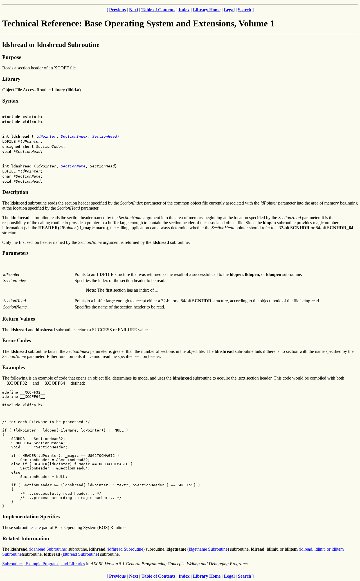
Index (184, 9)
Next (133, 9)
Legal (229, 9)
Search (244, 9)
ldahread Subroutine (48, 549)
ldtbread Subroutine (80, 554)
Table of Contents (158, 9)
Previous (117, 9)
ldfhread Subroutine (125, 549)
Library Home (206, 9)
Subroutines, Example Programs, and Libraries (43, 563)
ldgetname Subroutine (208, 549)
